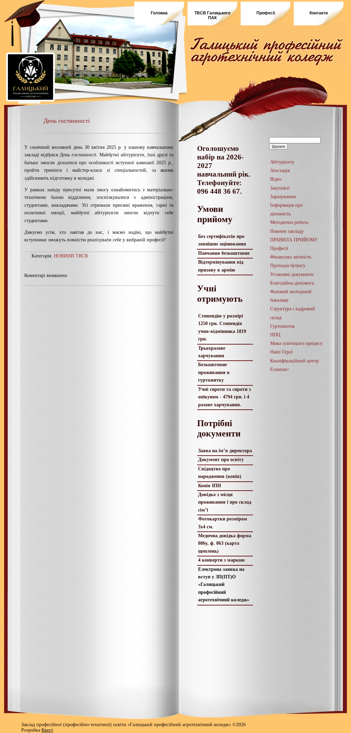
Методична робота (289, 222)
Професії (265, 13)
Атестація (280, 170)
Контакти (319, 13)
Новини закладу (287, 231)
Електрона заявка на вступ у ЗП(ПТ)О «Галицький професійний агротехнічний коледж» (223, 585)
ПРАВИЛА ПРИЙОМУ (294, 239)
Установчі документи (292, 274)
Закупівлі (280, 188)
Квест (47, 730)
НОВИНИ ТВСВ (71, 256)
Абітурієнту (282, 162)
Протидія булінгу (288, 265)
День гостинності (67, 120)
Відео (275, 179)
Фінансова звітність (290, 257)
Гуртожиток (282, 326)
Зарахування (282, 196)
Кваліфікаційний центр (294, 360)
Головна (159, 13)
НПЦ (275, 334)
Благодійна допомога (292, 283)
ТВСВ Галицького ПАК (212, 15)
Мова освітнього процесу (296, 343)
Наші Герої (281, 352)
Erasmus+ (279, 369)
